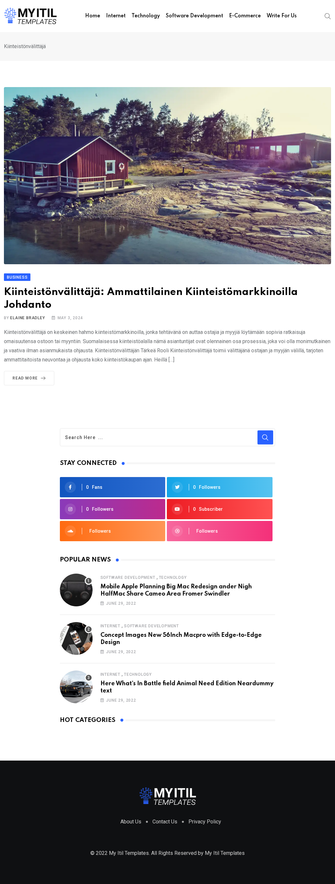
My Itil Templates (225, 853)
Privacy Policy (204, 822)
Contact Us (164, 822)
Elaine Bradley (27, 318)
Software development (194, 16)
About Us (130, 822)
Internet (116, 16)
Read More (25, 378)
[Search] (328, 16)
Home (92, 16)
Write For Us (282, 16)
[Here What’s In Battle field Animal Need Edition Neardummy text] (76, 687)
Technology (146, 16)
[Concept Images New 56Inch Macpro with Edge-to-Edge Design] (76, 638)
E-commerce (245, 16)
